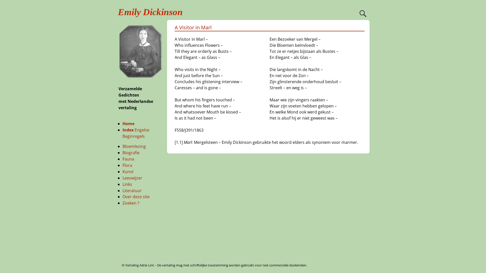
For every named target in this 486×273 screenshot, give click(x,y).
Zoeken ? (131, 203)
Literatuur (132, 190)
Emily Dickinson (150, 12)
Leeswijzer (132, 178)
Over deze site (136, 196)
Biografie (131, 152)
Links (127, 184)
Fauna (128, 159)
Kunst (128, 171)
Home (128, 123)
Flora (127, 165)
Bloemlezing (134, 146)
